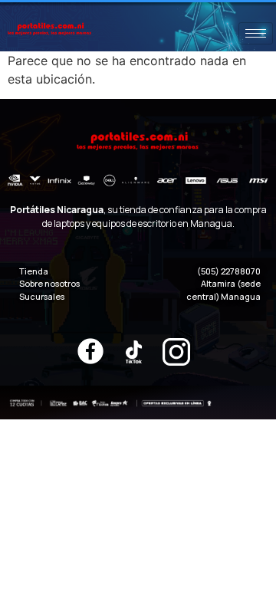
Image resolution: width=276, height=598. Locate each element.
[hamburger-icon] (255, 33)
